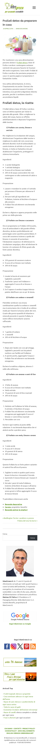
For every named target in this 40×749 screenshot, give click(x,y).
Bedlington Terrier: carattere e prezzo (19, 518)
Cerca (5, 534)
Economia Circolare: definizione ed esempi (20, 709)
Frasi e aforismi (10, 717)
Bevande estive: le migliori (16, 510)
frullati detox (22, 62)
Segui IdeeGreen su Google (20, 624)
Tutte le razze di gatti (12, 707)
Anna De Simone (22, 28)
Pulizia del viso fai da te (26, 521)
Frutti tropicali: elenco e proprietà (17, 694)
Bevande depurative (13, 504)
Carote (8, 507)
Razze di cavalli (10, 712)
